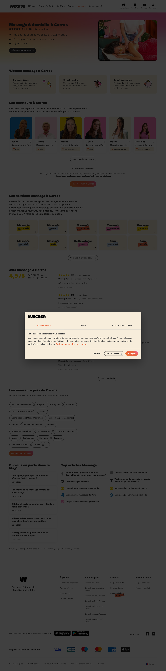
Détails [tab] (83, 325)
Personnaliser (112, 353)
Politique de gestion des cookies (71, 344)
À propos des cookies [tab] (122, 325)
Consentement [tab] (44, 325)
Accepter (132, 353)
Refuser (97, 353)
